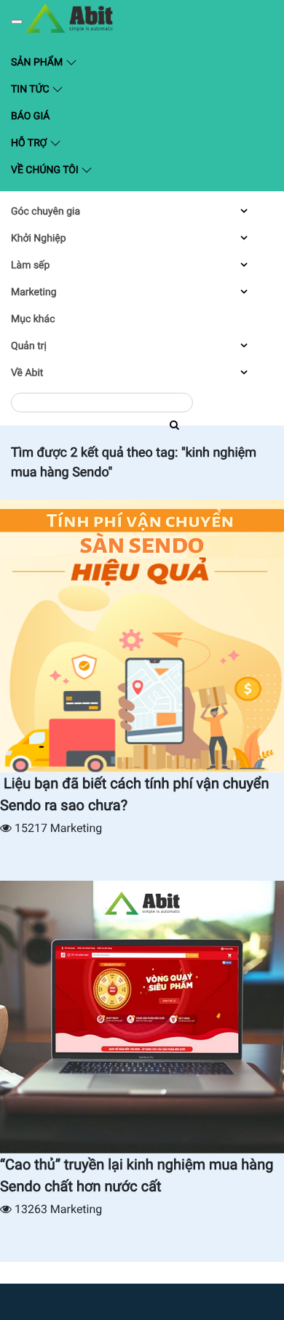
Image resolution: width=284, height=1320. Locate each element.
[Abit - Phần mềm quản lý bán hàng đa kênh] (69, 18)
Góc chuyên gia (45, 211)
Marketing (34, 292)
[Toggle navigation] (17, 22)
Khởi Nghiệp (38, 238)
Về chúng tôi (46, 170)
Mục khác (33, 319)
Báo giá (30, 116)
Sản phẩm (73, 61)
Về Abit (27, 373)
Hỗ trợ (30, 143)
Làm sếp (30, 265)
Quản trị (29, 346)
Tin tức (31, 89)
